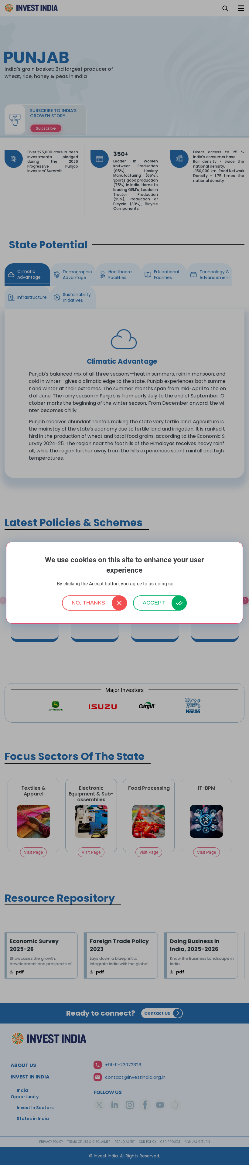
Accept (154, 603)
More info (184, 584)
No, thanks (88, 603)
